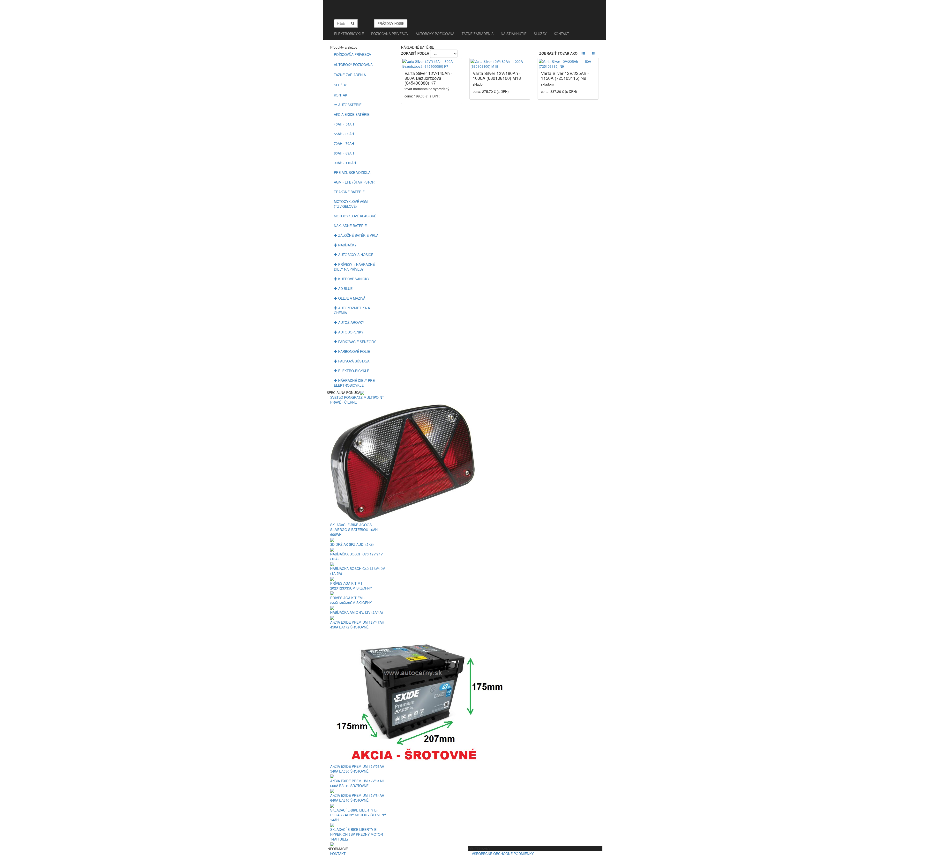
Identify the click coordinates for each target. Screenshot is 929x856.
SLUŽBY (540, 33)
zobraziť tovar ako (558, 53)
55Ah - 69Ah (344, 133)
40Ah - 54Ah (344, 124)
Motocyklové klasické (355, 216)
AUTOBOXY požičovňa (435, 33)
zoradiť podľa (415, 53)
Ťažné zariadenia (478, 33)
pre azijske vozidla (352, 172)
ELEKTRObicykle (349, 33)
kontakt (338, 853)
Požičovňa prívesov (352, 54)
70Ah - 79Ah (344, 143)
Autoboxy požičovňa (353, 64)
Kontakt (341, 95)
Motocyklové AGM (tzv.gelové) (351, 204)
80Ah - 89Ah (344, 153)
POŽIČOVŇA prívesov (389, 33)
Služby (340, 84)
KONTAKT (561, 33)
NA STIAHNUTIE (513, 33)
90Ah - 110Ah (345, 162)
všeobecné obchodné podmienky (505, 853)
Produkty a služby (343, 47)
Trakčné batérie (349, 191)
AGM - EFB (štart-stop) (354, 182)
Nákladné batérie (350, 225)
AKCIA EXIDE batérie (351, 114)
